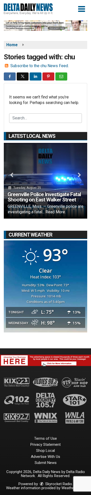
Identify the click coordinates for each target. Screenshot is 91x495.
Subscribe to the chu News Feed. (39, 65)
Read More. (56, 212)
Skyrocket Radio (58, 484)
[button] (81, 9)
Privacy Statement (45, 444)
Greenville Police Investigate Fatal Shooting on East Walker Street (44, 197)
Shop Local (45, 450)
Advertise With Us (45, 456)
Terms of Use (45, 438)
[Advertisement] (45, 25)
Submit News (46, 462)
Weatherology (72, 488)
